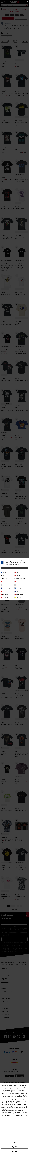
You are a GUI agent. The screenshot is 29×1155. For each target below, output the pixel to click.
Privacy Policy (24, 1115)
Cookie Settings (15, 1113)
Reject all (14, 1147)
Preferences (14, 1151)
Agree (14, 1142)
